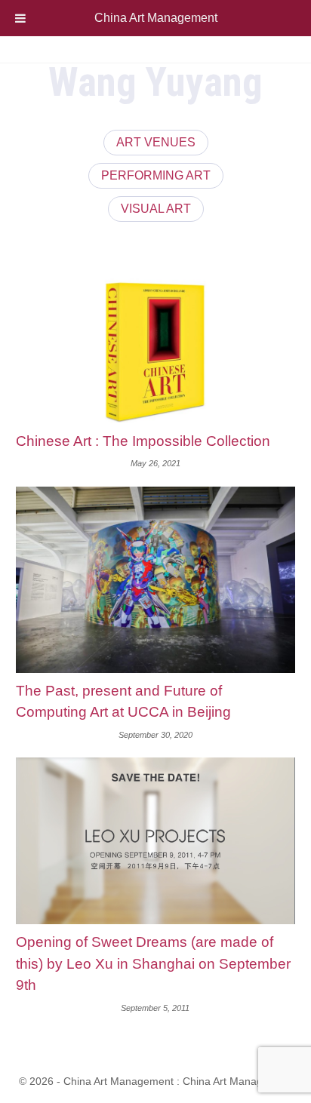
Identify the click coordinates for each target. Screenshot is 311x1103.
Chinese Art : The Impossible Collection (143, 441)
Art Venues (156, 142)
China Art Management (155, 17)
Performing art (156, 175)
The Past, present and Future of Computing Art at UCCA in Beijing (123, 701)
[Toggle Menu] (20, 18)
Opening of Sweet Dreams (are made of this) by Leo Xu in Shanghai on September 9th (153, 963)
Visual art (156, 208)
